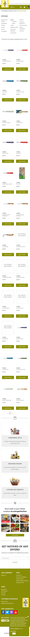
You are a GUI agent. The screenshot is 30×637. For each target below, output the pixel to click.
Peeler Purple (5, 153)
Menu (13, 7)
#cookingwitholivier (19, 511)
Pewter (21, 20)
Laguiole (14, 21)
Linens (12, 25)
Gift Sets (3, 593)
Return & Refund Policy (22, 580)
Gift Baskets (4, 591)
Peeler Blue (4, 92)
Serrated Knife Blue (20, 277)
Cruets (3, 27)
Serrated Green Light (6, 277)
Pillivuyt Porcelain (22, 22)
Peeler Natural (19, 122)
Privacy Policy (13, 631)
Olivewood (13, 33)
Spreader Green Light (6, 400)
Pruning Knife (5, 246)
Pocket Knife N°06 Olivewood (6, 215)
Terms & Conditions (14, 628)
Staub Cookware (22, 28)
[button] (28, 7)
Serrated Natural (5, 308)
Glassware (4, 31)
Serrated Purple (19, 308)
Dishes (2, 29)
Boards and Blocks (4, 20)
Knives (12, 20)
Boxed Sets (4, 589)
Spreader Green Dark (20, 369)
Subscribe (15, 562)
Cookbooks (4, 23)
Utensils (22, 31)
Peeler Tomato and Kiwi (7, 184)
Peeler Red (18, 153)
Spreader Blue (5, 369)
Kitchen (4, 16)
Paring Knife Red (19, 61)
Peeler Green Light (6, 122)
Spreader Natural (20, 400)
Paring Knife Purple (6, 61)
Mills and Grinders (12, 30)
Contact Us (19, 575)
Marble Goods (14, 27)
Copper (3, 25)
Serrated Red (5, 338)
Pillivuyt (3, 594)
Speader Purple (19, 338)
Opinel (13, 23)
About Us (3, 575)
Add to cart (8, 69)
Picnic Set (18, 184)
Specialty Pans (23, 25)
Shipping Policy (20, 582)
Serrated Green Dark (20, 246)
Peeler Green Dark (20, 92)
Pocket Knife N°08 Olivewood (20, 215)
